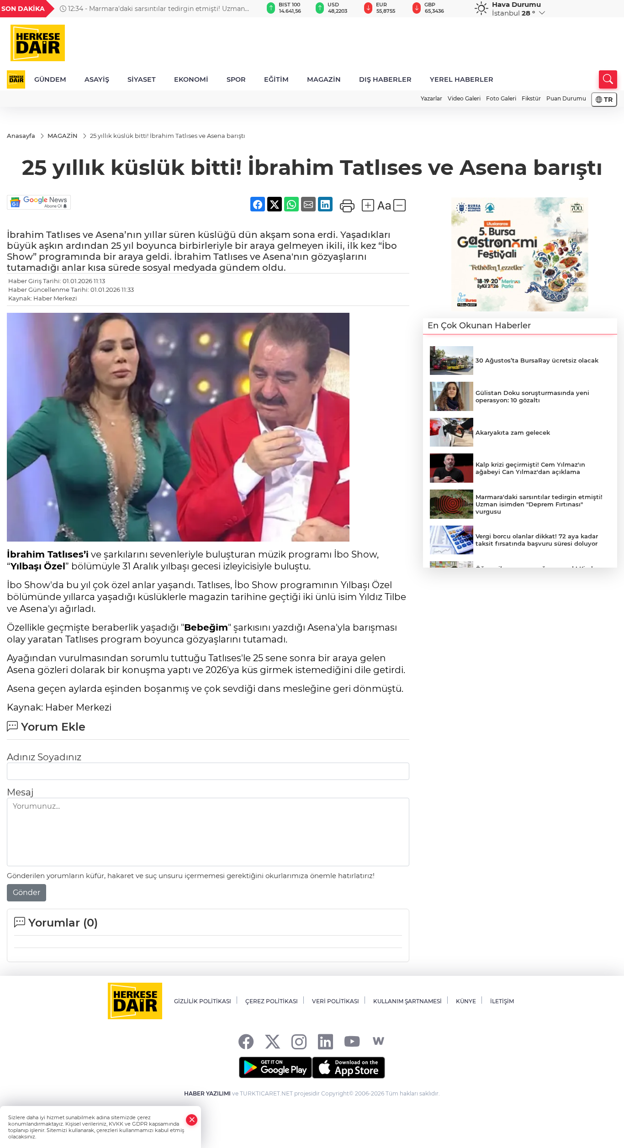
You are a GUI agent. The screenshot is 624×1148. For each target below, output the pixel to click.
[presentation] (241, 8)
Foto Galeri (501, 98)
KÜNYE (466, 1001)
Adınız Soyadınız (44, 757)
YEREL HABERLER (461, 79)
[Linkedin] (325, 1041)
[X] (272, 1041)
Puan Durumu (566, 98)
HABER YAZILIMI (207, 1093)
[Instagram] (299, 1041)
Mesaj (20, 792)
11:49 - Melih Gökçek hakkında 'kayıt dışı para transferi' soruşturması (150, 9)
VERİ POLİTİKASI (335, 1001)
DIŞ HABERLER (385, 79)
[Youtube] (352, 1041)
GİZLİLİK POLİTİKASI (202, 1001)
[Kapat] (191, 1120)
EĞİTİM (276, 79)
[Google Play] (275, 1068)
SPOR (236, 79)
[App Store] (348, 1068)
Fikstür (531, 98)
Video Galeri (464, 98)
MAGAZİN (324, 79)
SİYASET (141, 79)
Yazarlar (431, 98)
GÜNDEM (50, 79)
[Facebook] (246, 1041)
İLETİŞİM (502, 1001)
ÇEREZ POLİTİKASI (271, 1001)
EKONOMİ (191, 79)
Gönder (26, 892)
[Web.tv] (378, 1041)
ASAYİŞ (97, 79)
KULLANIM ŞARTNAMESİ (407, 1001)
